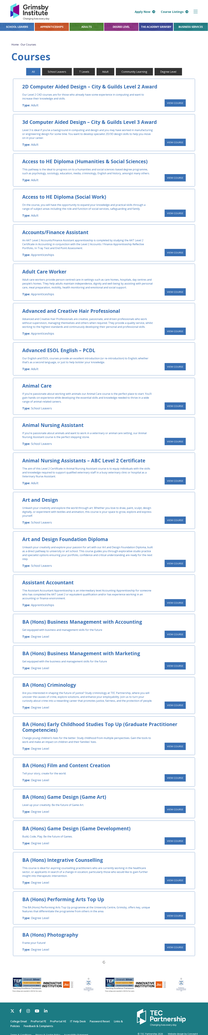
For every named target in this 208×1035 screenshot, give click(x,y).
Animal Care (37, 385)
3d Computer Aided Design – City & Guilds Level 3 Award (89, 122)
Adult (35, 105)
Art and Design (40, 500)
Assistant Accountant (48, 582)
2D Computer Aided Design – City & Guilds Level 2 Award (89, 86)
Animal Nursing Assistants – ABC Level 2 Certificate (83, 460)
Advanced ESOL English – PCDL (58, 350)
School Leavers (41, 408)
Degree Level (40, 636)
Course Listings (172, 12)
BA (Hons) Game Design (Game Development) (76, 828)
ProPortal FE (38, 1021)
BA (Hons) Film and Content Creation (66, 765)
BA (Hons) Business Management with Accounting (82, 621)
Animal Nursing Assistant (53, 425)
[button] (196, 11)
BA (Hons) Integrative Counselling (62, 860)
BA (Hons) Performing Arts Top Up (63, 899)
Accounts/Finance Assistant (55, 232)
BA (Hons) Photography (50, 934)
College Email (18, 1021)
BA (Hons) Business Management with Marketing (81, 653)
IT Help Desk (78, 1021)
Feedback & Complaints (38, 1026)
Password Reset (100, 1021)
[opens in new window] (161, 1017)
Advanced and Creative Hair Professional (71, 311)
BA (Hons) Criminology (49, 685)
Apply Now (142, 12)
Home (15, 44)
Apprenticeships (42, 255)
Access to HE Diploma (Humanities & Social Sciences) (85, 161)
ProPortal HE (58, 1021)
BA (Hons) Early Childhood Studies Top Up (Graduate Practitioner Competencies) (99, 727)
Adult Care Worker (44, 271)
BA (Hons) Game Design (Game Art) (64, 797)
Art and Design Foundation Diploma (65, 539)
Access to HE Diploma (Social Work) (64, 196)
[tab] (33, 71)
